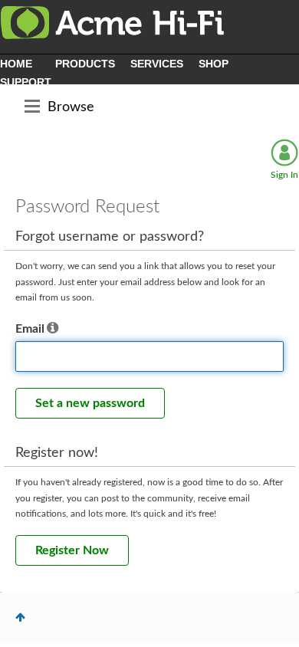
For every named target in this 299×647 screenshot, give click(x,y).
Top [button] (20, 617)
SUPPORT (25, 82)
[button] (52, 329)
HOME (16, 63)
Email (29, 329)
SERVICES (156, 63)
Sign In (284, 174)
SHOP (213, 63)
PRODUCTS (85, 63)
